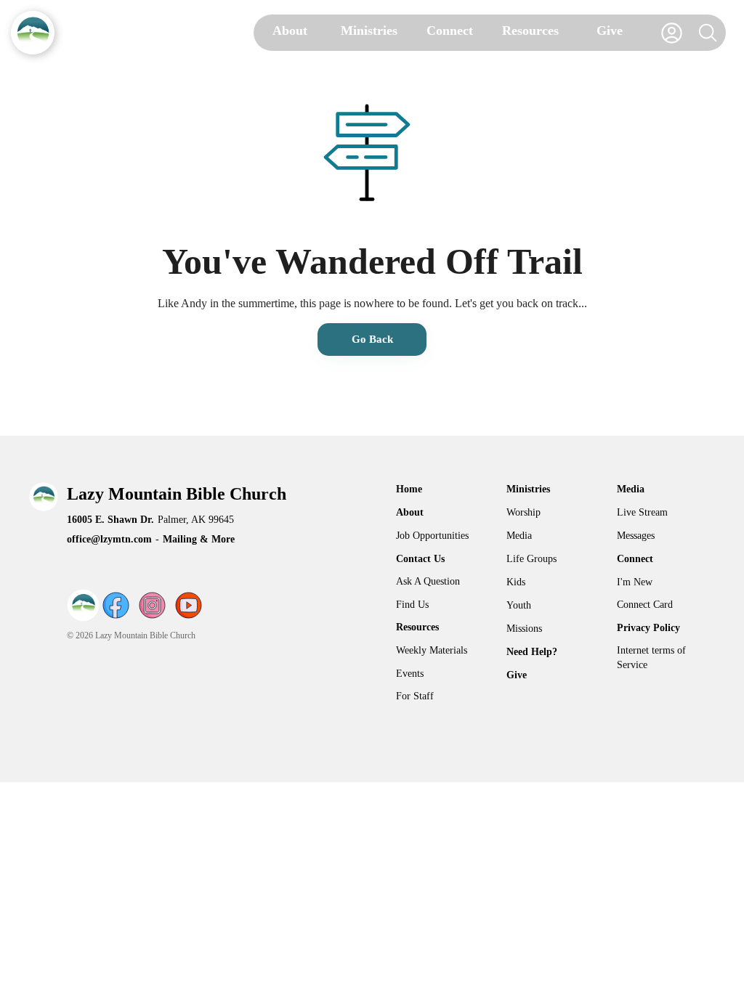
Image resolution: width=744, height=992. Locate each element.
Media (519, 535)
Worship (523, 512)
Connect (635, 558)
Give (516, 675)
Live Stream (642, 512)
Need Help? (531, 651)
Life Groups (531, 558)
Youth (518, 605)
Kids (515, 582)
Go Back (372, 339)
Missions (524, 628)
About (410, 512)
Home (409, 489)
